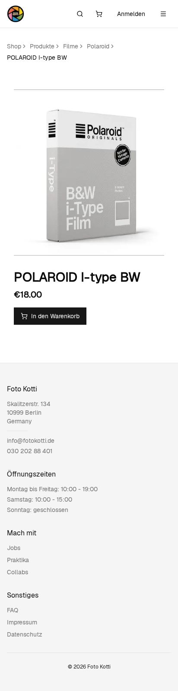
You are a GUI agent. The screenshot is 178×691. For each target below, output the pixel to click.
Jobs (13, 548)
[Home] (15, 13)
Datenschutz (24, 634)
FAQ (12, 610)
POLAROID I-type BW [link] (37, 57)
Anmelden (131, 14)
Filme (70, 46)
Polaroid (98, 46)
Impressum (22, 622)
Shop (14, 46)
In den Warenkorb (55, 316)
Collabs (17, 572)
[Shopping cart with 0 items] (99, 14)
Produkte (42, 46)
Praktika (18, 560)
